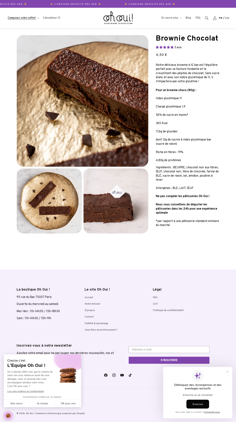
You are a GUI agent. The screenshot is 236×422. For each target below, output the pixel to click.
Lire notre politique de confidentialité (25, 391)
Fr (220, 18)
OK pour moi (68, 403)
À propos (90, 310)
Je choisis (42, 403)
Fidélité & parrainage (96, 323)
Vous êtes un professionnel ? (101, 329)
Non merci (16, 403)
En (227, 18)
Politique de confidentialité (168, 310)
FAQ (155, 297)
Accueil (89, 297)
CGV (155, 303)
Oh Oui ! (30, 413)
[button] (23, 18)
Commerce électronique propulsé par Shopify (60, 413)
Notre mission (92, 303)
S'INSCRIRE (169, 360)
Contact (89, 316)
